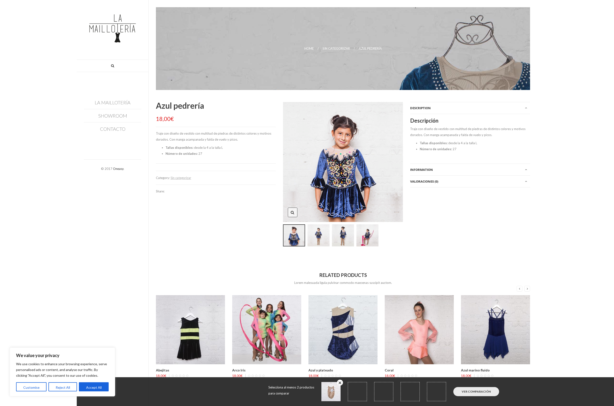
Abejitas (162, 370)
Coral (389, 370)
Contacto (112, 129)
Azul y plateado (320, 370)
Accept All (94, 387)
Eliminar (340, 383)
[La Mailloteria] (112, 29)
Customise (31, 387)
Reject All (63, 387)
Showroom (112, 116)
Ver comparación (476, 391)
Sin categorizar (336, 48)
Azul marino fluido (475, 370)
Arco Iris (239, 370)
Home (309, 48)
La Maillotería (112, 102)
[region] (62, 371)
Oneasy (118, 169)
